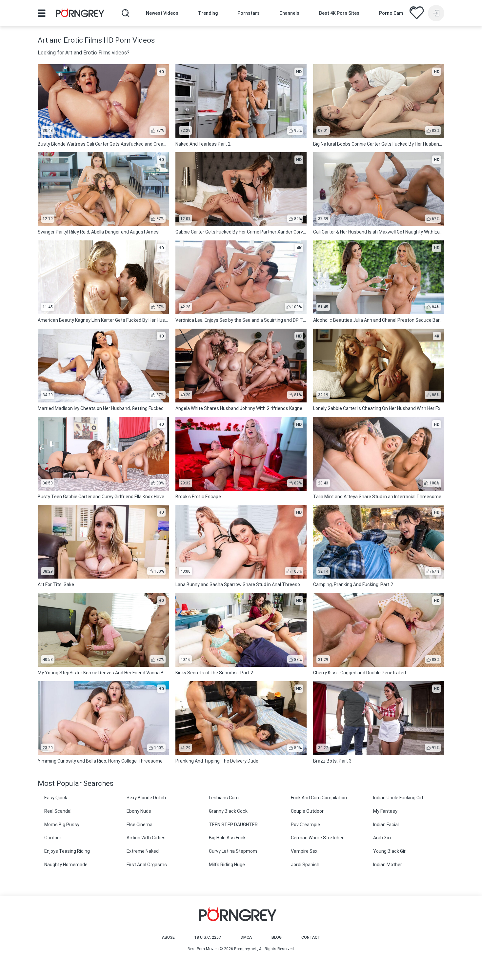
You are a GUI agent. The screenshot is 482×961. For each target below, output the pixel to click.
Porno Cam (391, 13)
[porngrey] (80, 13)
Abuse (168, 937)
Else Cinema (139, 824)
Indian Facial (386, 824)
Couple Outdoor (307, 811)
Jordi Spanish (305, 864)
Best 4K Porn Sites (339, 13)
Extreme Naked (143, 851)
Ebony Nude (139, 811)
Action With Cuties (146, 837)
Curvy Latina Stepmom (233, 851)
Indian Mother (387, 864)
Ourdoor (52, 837)
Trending (208, 13)
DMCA (246, 937)
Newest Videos (162, 13)
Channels (289, 13)
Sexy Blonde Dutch (146, 797)
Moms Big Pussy (61, 824)
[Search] (126, 13)
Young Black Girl (390, 851)
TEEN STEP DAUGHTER (233, 824)
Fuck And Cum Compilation (319, 797)
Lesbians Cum (224, 797)
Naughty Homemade (66, 864)
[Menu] (42, 13)
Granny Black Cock (228, 811)
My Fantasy (385, 811)
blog (276, 937)
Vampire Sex (304, 851)
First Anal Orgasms (147, 864)
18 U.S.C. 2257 (207, 937)
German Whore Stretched (318, 837)
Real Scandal (57, 811)
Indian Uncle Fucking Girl (398, 797)
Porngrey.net (245, 949)
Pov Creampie (305, 824)
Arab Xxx (382, 837)
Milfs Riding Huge (227, 864)
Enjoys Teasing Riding (67, 851)
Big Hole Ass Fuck (227, 837)
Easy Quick (55, 797)
